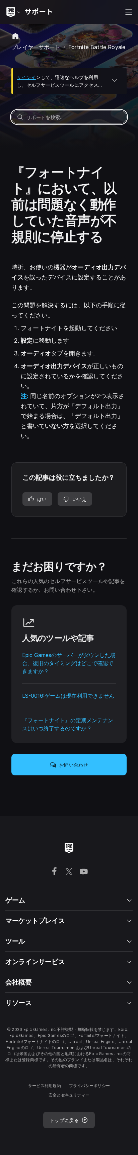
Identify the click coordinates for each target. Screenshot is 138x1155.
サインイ (26, 77)
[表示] (114, 80)
